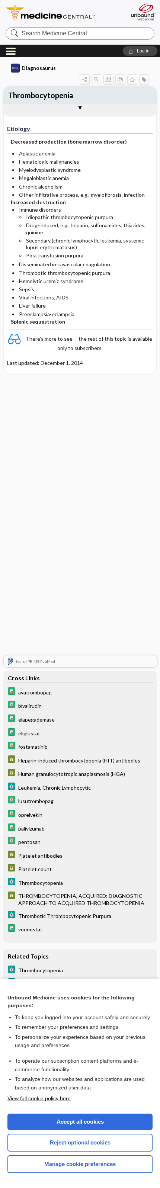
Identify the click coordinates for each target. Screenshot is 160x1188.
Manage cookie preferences (80, 1164)
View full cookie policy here (39, 1098)
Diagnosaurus (39, 68)
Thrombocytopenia (40, 95)
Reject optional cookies (80, 1142)
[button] (140, 51)
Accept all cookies (80, 1121)
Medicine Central (64, 12)
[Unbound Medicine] (142, 12)
